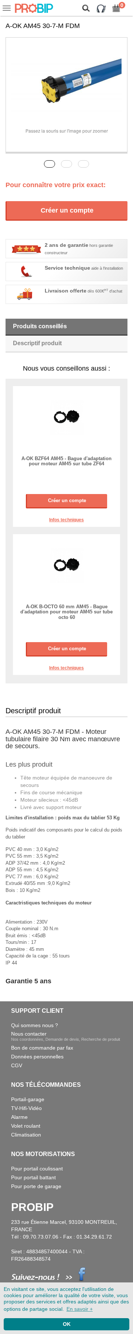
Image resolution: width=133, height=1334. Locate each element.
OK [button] (67, 1324)
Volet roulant (25, 1126)
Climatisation (26, 1135)
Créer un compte (67, 210)
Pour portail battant (33, 1177)
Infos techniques (66, 519)
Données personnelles (37, 1057)
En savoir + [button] (79, 1309)
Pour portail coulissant (37, 1169)
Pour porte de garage (36, 1186)
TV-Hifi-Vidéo (26, 1108)
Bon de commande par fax (42, 1048)
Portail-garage (27, 1099)
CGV (16, 1065)
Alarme (19, 1117)
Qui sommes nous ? (34, 1025)
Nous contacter (65, 1036)
